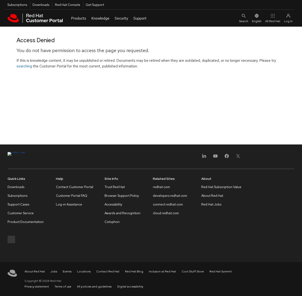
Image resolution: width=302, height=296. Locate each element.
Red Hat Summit (221, 271)
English (256, 21)
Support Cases (18, 204)
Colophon (112, 222)
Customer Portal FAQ (71, 195)
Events (67, 271)
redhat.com (161, 187)
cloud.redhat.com (166, 213)
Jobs (53, 271)
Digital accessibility (130, 286)
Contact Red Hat (107, 271)
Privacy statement (37, 286)
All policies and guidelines (94, 286)
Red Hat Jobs (211, 204)
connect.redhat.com (168, 204)
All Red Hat (272, 21)
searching (24, 66)
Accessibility (113, 204)
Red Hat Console (67, 5)
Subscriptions (17, 5)
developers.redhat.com (170, 195)
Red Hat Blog (134, 271)
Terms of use (63, 286)
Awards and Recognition (122, 213)
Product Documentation (26, 222)
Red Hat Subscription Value (221, 187)
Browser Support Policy (122, 195)
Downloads (41, 5)
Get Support (95, 5)
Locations (84, 271)
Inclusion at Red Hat (162, 271)
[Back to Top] (297, 287)
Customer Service (21, 213)
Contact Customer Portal (74, 187)
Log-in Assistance (69, 204)
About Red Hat (212, 195)
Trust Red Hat (115, 187)
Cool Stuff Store (193, 271)
